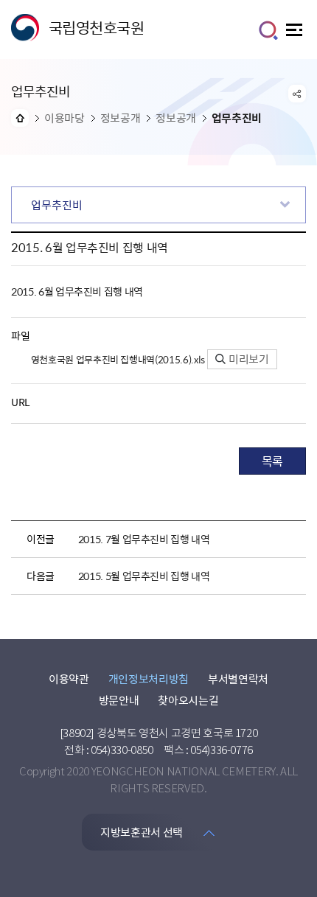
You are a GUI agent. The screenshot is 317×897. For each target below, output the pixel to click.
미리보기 (248, 359)
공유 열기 (297, 93)
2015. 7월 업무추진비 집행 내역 (144, 538)
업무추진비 (57, 205)
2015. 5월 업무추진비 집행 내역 (144, 575)
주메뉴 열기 (296, 33)
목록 (272, 461)
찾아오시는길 (188, 700)
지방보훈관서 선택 (141, 832)
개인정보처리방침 (148, 679)
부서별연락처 (238, 679)
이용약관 (69, 679)
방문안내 (119, 700)
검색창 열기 (268, 30)
